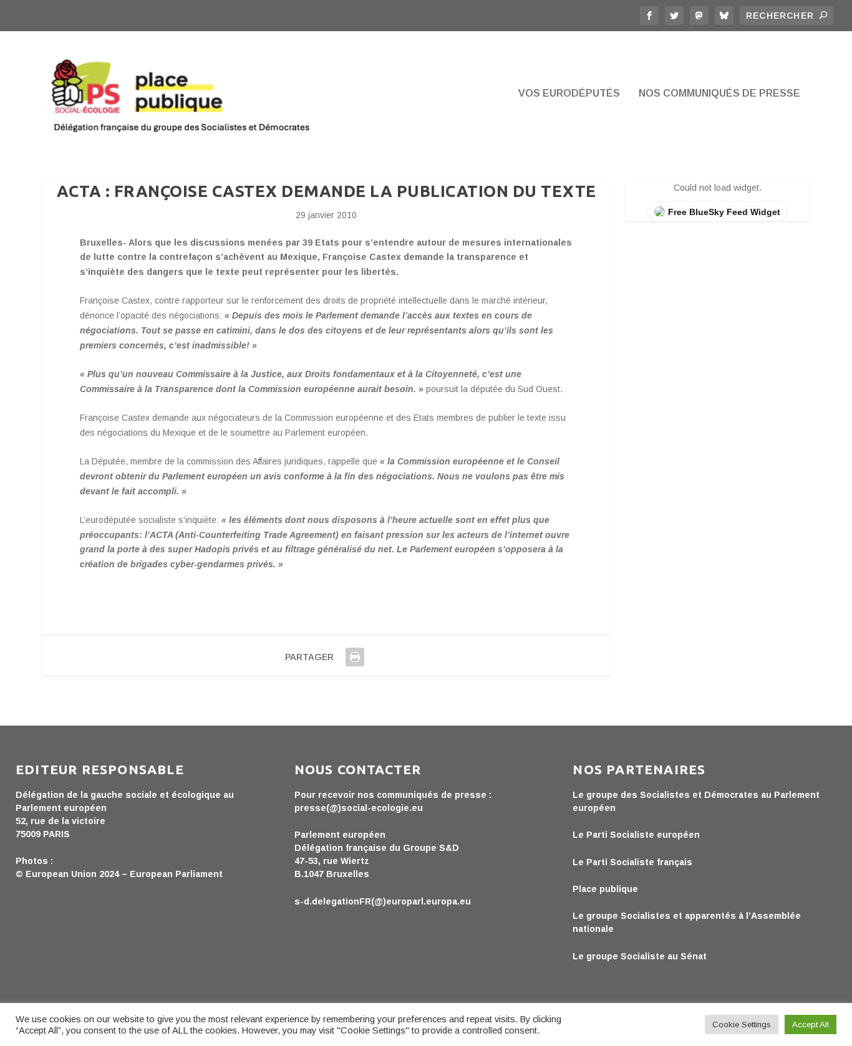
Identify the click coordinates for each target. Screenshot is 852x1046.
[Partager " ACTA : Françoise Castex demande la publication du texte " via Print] (354, 657)
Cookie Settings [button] (741, 1024)
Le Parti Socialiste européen (636, 835)
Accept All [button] (810, 1024)
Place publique (605, 889)
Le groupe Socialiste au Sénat (640, 956)
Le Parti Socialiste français (632, 862)
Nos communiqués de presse (719, 93)
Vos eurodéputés (569, 93)
